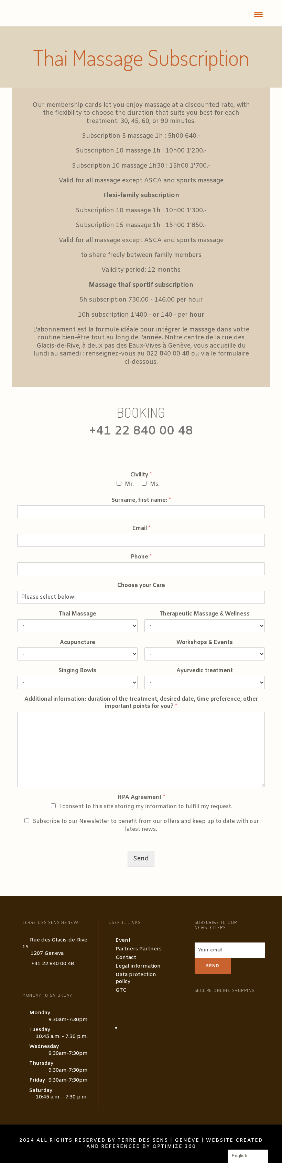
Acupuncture (77, 642)
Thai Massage (77, 614)
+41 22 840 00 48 (52, 963)
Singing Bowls (77, 670)
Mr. (129, 484)
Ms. (155, 484)
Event (123, 940)
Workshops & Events (204, 642)
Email (141, 528)
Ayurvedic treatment (204, 670)
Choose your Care (141, 585)
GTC (121, 990)
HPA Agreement (141, 797)
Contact (126, 957)
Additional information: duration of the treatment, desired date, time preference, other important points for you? (141, 703)
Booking (141, 412)
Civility (141, 475)
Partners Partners (139, 949)
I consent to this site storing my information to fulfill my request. (145, 806)
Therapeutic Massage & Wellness (205, 614)
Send (141, 859)
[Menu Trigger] (258, 14)
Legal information (138, 966)
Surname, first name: (141, 500)
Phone (141, 557)
